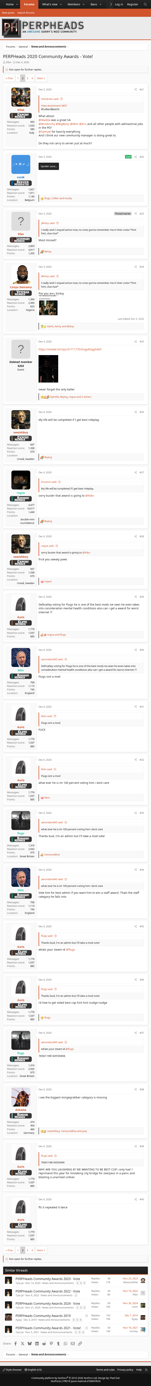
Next (40, 78)
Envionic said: (49, 482)
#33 (142, 813)
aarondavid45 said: (52, 659)
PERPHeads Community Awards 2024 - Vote (48, 1303)
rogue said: (47, 546)
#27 (142, 472)
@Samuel (45, 131)
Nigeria (30, 310)
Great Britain (27, 856)
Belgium (29, 200)
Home (10, 4)
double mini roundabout (27, 521)
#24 (142, 266)
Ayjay (19, 1319)
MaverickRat (130, 1282)
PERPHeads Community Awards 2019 (43, 1316)
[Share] (135, 89)
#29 (142, 596)
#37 (142, 1032)
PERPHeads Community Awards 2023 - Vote (48, 1279)
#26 (142, 412)
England (29, 693)
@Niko (89, 495)
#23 (142, 213)
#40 (142, 1199)
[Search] (145, 4)
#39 (142, 1146)
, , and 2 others (70, 397)
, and (58, 198)
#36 (142, 979)
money (134, 1331)
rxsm (135, 1306)
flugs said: (47, 936)
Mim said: (46, 716)
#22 (142, 156)
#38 (142, 1089)
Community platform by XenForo (64, 1378)
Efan (8, 62)
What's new (49, 4)
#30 (142, 650)
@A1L (83, 124)
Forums (29, 4)
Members (74, 4)
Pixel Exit (115, 1378)
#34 (142, 869)
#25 (142, 341)
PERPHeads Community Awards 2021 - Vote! (48, 1328)
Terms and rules (105, 1369)
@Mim (74, 124)
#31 (142, 706)
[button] (17, 4)
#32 (142, 759)
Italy (31, 132)
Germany (29, 1133)
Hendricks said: (50, 99)
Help (139, 1369)
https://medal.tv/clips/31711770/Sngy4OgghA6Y (70, 349)
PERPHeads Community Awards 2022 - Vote (48, 1291)
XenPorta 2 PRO (59, 1381)
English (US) (34, 1369)
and (56, 634)
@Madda (44, 120)
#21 (142, 89)
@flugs (70, 949)
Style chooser (13, 1369)
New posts (8, 12)
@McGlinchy (47, 124)
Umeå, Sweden (25, 459)
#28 (142, 536)
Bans (94, 4)
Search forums (25, 12)
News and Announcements (58, 1283)
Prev (10, 78)
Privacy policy (125, 1369)
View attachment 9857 (54, 105)
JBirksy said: (48, 223)
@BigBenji (62, 124)
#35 (142, 926)
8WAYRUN (94, 1381)
